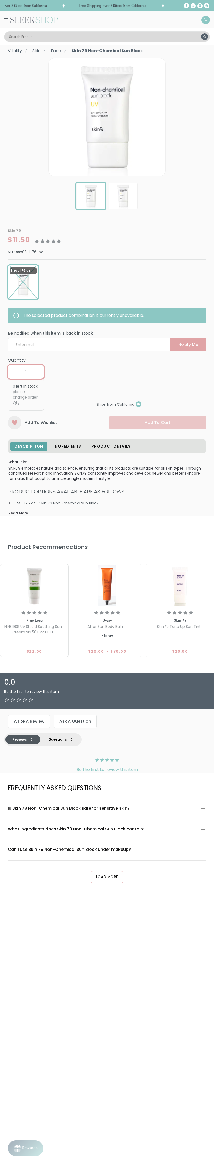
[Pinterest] (206, 5)
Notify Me (188, 344)
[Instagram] (200, 5)
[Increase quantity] (39, 372)
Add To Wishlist (41, 423)
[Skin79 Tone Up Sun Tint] (180, 586)
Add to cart (157, 423)
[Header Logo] (34, 19)
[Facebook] (186, 5)
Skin (36, 51)
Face (56, 51)
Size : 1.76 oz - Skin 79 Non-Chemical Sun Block (56, 503)
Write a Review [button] (29, 721)
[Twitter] (193, 5)
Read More (18, 513)
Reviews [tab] (19, 739)
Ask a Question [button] (75, 721)
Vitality (15, 51)
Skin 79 (14, 230)
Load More (107, 876)
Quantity (17, 360)
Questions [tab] (57, 739)
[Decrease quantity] (13, 372)
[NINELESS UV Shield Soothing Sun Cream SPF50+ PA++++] (34, 586)
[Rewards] (25, 1148)
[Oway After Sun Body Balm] (107, 586)
